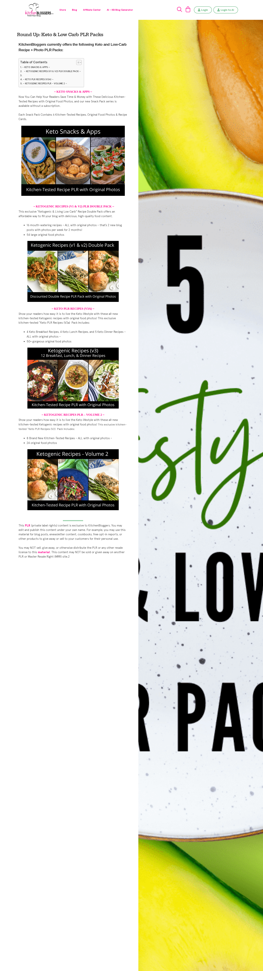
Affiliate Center (92, 9)
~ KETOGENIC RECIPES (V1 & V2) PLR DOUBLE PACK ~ (52, 71)
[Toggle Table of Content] (77, 62)
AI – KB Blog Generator (120, 9)
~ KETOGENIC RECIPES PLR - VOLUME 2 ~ (45, 83)
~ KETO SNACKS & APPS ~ (36, 67)
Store (63, 9)
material (44, 552)
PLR (27, 525)
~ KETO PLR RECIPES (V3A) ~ (38, 79)
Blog (74, 9)
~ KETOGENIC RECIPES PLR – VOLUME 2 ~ (73, 414)
